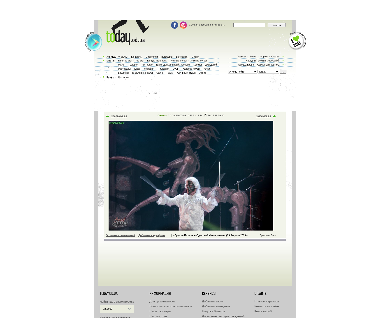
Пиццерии (163, 68)
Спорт (195, 56)
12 (194, 115)
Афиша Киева (246, 64)
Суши (176, 68)
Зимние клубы (198, 60)
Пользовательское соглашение (170, 306)
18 (216, 115)
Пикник (162, 115)
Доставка (123, 77)
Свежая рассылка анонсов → (207, 24)
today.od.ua (109, 293)
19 (219, 115)
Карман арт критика (268, 64)
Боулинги (123, 72)
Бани (170, 72)
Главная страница (266, 301)
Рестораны (124, 68)
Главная (241, 56)
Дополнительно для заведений (223, 316)
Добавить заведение (216, 306)
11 (191, 115)
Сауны (160, 72)
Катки (207, 68)
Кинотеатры (125, 60)
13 (197, 115)
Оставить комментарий (120, 235)
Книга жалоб (263, 311)
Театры (139, 60)
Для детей (211, 64)
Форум (264, 56)
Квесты (197, 64)
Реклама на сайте (266, 306)
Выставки (166, 56)
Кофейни (149, 68)
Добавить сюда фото (151, 235)
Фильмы (123, 56)
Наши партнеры (160, 311)
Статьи (275, 56)
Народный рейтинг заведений (262, 60)
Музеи (121, 64)
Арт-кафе (147, 64)
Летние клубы (179, 60)
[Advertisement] (195, 10)
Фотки (253, 56)
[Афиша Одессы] (126, 44)
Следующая (263, 116)
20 (222, 115)
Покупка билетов (213, 311)
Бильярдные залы (142, 72)
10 (187, 115)
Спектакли (152, 56)
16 (209, 115)
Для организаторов (162, 301)
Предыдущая (119, 116)
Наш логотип (158, 316)
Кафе (137, 68)
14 (201, 115)
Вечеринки (182, 56)
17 (212, 115)
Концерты (136, 56)
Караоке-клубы (191, 68)
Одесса (107, 308)
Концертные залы (157, 60)
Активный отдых (186, 72)
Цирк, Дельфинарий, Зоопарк (173, 64)
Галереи (133, 64)
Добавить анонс (213, 301)
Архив (202, 72)
